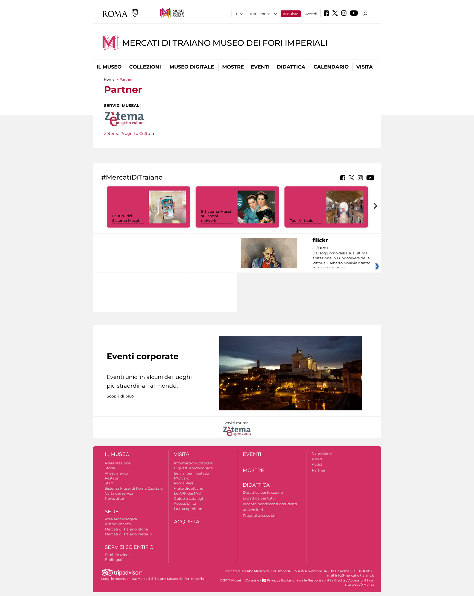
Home (109, 79)
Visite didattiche (188, 488)
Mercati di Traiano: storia (126, 529)
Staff (109, 483)
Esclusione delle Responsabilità (306, 580)
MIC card (182, 478)
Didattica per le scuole (263, 492)
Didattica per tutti (259, 498)
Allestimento (116, 473)
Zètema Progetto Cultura (129, 133)
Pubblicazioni (117, 554)
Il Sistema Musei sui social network (216, 216)
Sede (112, 511)
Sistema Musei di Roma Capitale (134, 488)
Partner (318, 470)
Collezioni (145, 67)
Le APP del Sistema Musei (125, 218)
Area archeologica (121, 519)
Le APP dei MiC (187, 493)
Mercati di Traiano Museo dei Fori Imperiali (225, 43)
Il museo (109, 67)
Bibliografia (115, 559)
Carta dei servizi (119, 493)
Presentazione (118, 463)
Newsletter (114, 498)
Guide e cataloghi (190, 498)
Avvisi (317, 464)
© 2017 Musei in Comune (239, 580)
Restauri (112, 478)
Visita (364, 67)
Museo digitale (192, 67)
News (317, 459)
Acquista (290, 14)
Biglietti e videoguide (193, 468)
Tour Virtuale (301, 220)
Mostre (233, 67)
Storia (110, 468)
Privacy (272, 580)
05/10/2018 (341, 258)
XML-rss (367, 584)
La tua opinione (188, 508)
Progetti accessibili (259, 515)
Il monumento (118, 524)
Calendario (331, 67)
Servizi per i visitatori (192, 473)
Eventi (260, 67)
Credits (340, 580)
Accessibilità (185, 503)
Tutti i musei (260, 14)
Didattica (291, 67)
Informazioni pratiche (193, 463)
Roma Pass (183, 483)
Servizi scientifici (129, 547)
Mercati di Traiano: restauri (128, 534)
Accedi (311, 14)
